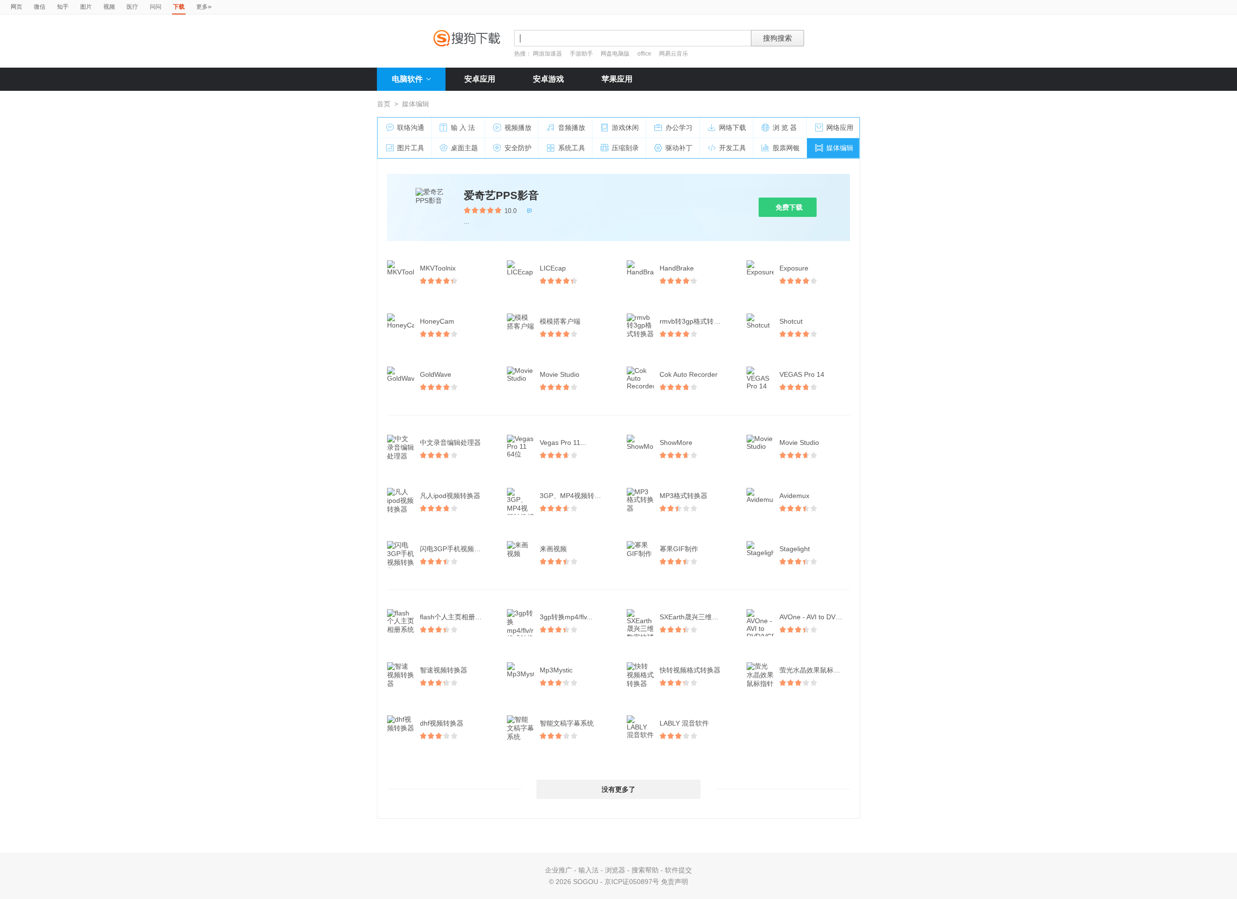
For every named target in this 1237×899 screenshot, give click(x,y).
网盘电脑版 (615, 53)
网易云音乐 (673, 53)
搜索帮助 (645, 870)
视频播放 (518, 127)
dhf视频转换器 (441, 723)
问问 (155, 6)
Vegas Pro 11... (563, 442)
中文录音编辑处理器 (450, 442)
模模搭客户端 (560, 321)
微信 (39, 6)
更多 (204, 6)
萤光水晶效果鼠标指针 (813, 670)
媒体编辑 (839, 148)
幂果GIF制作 (679, 549)
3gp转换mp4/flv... (566, 617)
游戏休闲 (625, 127)
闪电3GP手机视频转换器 (456, 549)
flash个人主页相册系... (454, 617)
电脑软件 (407, 79)
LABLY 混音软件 (684, 723)
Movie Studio (559, 374)
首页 (383, 104)
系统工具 (571, 148)
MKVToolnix (438, 268)
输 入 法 (463, 127)
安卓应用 (479, 79)
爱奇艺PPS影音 (501, 195)
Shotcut (791, 321)
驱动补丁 (678, 148)
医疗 (132, 6)
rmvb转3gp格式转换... (693, 321)
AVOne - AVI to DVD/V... (815, 617)
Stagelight (794, 549)
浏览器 (615, 870)
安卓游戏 (548, 79)
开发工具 (732, 148)
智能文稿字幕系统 (567, 723)
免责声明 (674, 881)
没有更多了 (618, 789)
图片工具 (410, 148)
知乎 (63, 6)
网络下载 (732, 127)
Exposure (793, 268)
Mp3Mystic (556, 670)
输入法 (588, 870)
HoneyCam (437, 321)
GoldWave (435, 374)
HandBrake (677, 268)
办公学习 (678, 127)
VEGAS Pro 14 (801, 374)
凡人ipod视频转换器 (450, 495)
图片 (86, 6)
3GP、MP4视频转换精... (576, 495)
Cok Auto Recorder (689, 374)
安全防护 (518, 148)
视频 (109, 6)
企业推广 (558, 870)
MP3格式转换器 (683, 495)
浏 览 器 (785, 127)
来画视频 (553, 549)
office (645, 53)
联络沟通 (410, 127)
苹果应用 (617, 79)
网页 (16, 6)
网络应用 (839, 127)
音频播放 (571, 127)
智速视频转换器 (443, 670)
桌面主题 (464, 148)
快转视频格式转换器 (690, 670)
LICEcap (553, 268)
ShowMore (676, 442)
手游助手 (582, 53)
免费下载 (789, 207)
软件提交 (678, 870)
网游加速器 (547, 53)
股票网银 (786, 148)
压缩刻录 (625, 148)
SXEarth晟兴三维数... (692, 617)
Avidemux (794, 495)
